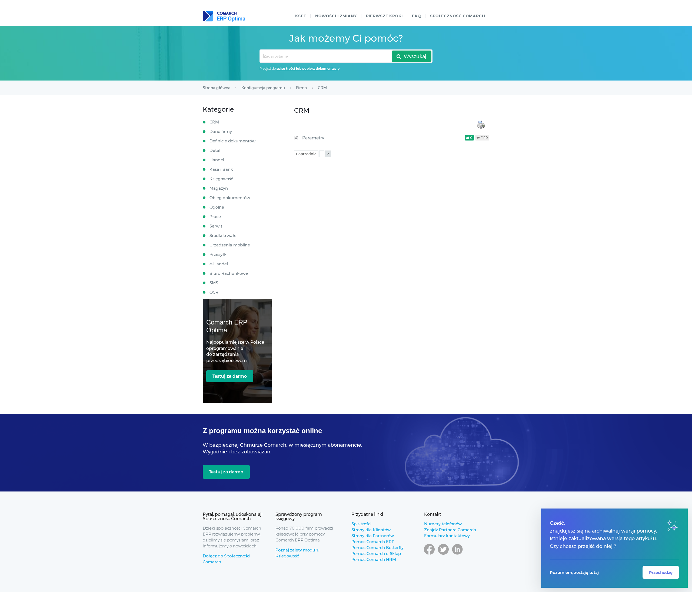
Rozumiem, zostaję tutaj (574, 572)
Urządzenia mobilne (229, 244)
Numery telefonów (443, 523)
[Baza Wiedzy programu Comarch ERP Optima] (224, 16)
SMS (213, 282)
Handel (216, 159)
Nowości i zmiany (336, 16)
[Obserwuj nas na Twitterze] (443, 554)
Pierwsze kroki (384, 16)
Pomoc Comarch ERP (372, 541)
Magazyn (218, 188)
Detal (214, 150)
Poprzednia (306, 154)
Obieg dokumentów (229, 197)
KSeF (300, 16)
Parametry (313, 138)
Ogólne (216, 207)
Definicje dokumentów (232, 140)
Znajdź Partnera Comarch (450, 529)
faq (416, 16)
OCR (213, 292)
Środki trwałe (223, 235)
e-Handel (218, 263)
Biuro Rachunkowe (228, 273)
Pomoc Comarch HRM (373, 559)
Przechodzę (661, 572)
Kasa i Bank (221, 169)
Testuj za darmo (229, 376)
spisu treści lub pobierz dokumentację (308, 68)
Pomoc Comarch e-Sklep (376, 553)
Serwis (215, 226)
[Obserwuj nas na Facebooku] (429, 554)
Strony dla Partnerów (372, 535)
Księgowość (221, 178)
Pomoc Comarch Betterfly (377, 547)
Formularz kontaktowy (447, 535)
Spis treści (361, 523)
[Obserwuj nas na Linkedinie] (457, 554)
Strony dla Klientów (371, 529)
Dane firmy (220, 131)
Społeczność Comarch (457, 16)
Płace (215, 216)
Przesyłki (218, 254)
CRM (214, 122)
